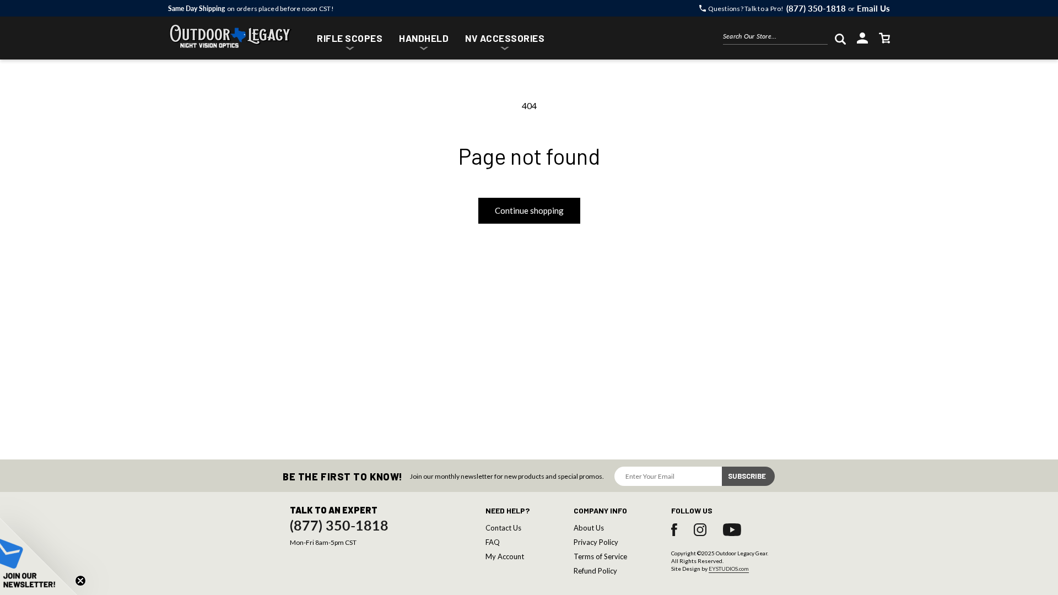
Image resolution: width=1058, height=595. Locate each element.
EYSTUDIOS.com (729, 568)
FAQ (492, 542)
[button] (349, 39)
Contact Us (503, 527)
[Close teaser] (80, 580)
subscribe (747, 476)
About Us (589, 527)
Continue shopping (529, 210)
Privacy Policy (596, 542)
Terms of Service (600, 556)
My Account (504, 556)
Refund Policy (595, 570)
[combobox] (775, 38)
